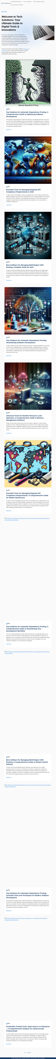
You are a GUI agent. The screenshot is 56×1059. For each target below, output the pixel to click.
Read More (8, 129)
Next (30, 1052)
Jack (9, 109)
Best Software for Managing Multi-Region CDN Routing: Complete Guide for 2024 (25, 266)
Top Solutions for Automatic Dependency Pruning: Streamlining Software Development (26, 341)
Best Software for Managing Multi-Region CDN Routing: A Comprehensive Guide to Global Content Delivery (27, 762)
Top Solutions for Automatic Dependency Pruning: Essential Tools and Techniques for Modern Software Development (27, 895)
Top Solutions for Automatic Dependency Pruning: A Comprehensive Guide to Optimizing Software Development (27, 114)
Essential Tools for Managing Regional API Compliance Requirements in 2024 (23, 191)
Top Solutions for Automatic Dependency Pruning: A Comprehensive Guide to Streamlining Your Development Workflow (27, 629)
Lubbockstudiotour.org (6, 3)
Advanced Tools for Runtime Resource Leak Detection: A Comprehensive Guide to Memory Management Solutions (25, 418)
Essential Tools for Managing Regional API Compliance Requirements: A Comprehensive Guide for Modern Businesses (27, 495)
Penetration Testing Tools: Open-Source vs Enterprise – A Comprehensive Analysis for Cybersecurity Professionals (28, 1029)
